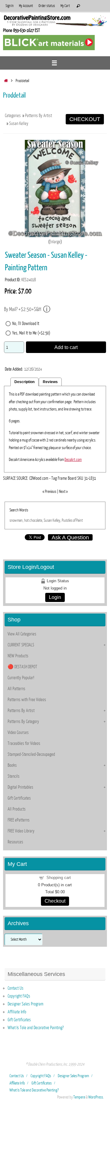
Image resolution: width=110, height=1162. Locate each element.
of (74, 520)
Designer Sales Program (25, 1003)
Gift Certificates (19, 798)
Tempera (79, 1097)
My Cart (65, 6)
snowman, (16, 520)
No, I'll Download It (25, 323)
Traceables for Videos (24, 743)
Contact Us (16, 988)
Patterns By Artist (38, 115)
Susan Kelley (18, 123)
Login (55, 597)
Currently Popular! (21, 677)
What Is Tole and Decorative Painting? (36, 1027)
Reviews (50, 382)
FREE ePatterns (19, 820)
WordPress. (96, 1097)
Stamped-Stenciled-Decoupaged (31, 754)
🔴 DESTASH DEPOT (22, 666)
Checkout (55, 901)
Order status (46, 6)
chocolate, (36, 520)
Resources (15, 841)
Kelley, (57, 520)
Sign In (9, 6)
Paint (79, 520)
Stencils (14, 776)
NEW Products (18, 655)
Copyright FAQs (19, 996)
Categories (13, 115)
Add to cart (66, 347)
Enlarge (55, 241)
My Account (26, 6)
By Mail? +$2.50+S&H (22, 309)
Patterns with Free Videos (27, 699)
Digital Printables (20, 787)
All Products (17, 809)
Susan (48, 520)
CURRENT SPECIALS (21, 644)
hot (26, 520)
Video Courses (18, 732)
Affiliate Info (17, 1011)
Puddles (67, 520)
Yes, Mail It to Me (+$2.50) (31, 332)
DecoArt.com (73, 460)
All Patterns (16, 688)
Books (12, 765)
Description (24, 382)
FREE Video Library (21, 830)
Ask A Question (70, 537)
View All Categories (22, 633)
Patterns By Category (23, 721)
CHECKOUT (84, 119)
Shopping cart (58, 877)
